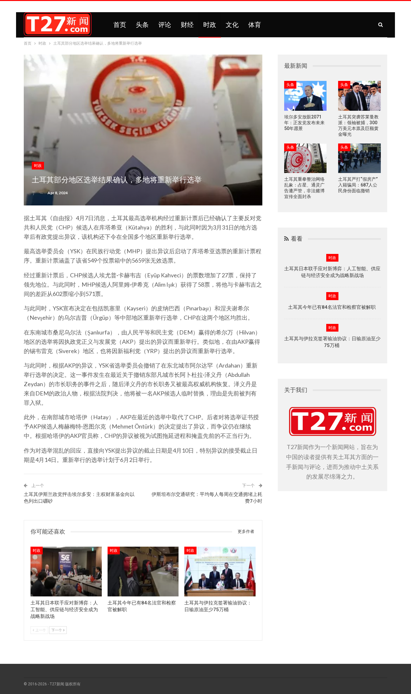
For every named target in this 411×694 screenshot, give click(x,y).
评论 (164, 25)
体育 (254, 25)
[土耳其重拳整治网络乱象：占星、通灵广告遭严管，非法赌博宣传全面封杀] (305, 158)
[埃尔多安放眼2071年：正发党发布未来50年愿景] (305, 96)
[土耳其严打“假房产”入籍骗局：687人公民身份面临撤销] (359, 158)
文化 (232, 25)
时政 (209, 25)
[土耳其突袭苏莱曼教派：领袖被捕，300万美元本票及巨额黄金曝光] (359, 96)
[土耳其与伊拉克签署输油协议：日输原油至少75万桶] (220, 571)
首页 (119, 25)
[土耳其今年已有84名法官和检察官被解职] (143, 571)
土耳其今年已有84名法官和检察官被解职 (332, 307)
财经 (187, 25)
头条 (142, 25)
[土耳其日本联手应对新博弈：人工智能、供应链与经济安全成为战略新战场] (66, 571)
